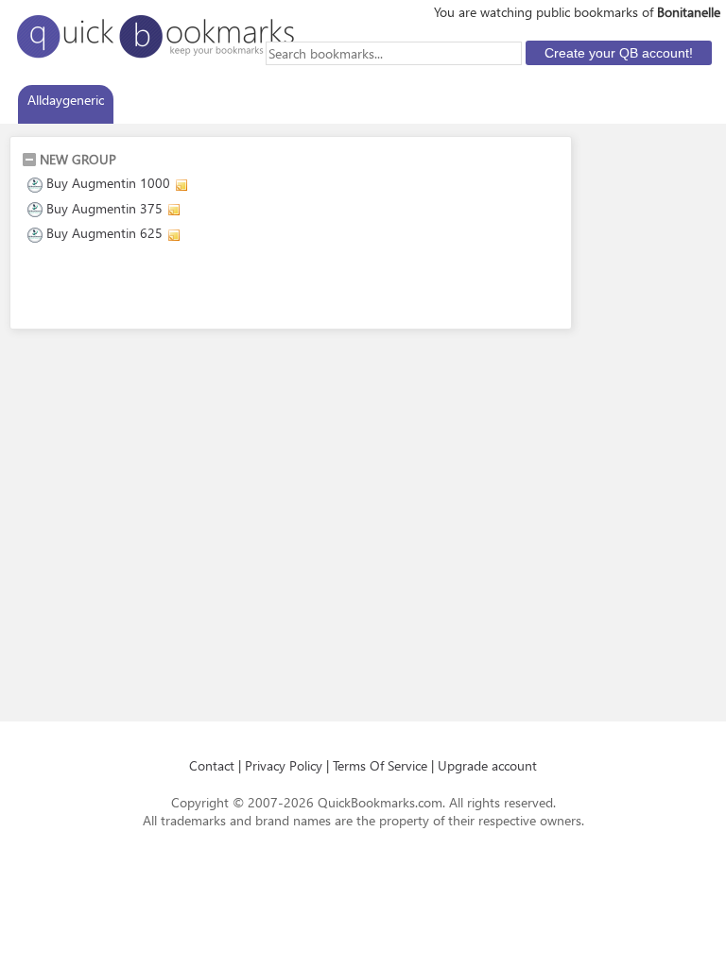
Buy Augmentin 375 (104, 208)
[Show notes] (181, 185)
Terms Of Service (380, 765)
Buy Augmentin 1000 (108, 183)
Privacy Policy (283, 765)
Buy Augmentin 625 (104, 233)
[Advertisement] (243, 289)
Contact (211, 765)
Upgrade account (487, 765)
